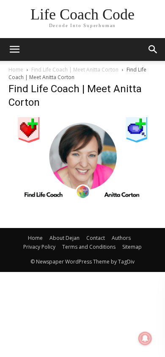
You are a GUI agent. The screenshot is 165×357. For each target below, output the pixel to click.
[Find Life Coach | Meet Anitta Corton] (82, 196)
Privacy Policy (39, 246)
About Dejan (65, 238)
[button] (153, 49)
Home (15, 69)
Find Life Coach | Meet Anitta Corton (74, 69)
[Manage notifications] (145, 338)
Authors (121, 238)
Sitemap (132, 246)
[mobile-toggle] (14, 49)
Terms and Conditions (89, 246)
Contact (95, 238)
